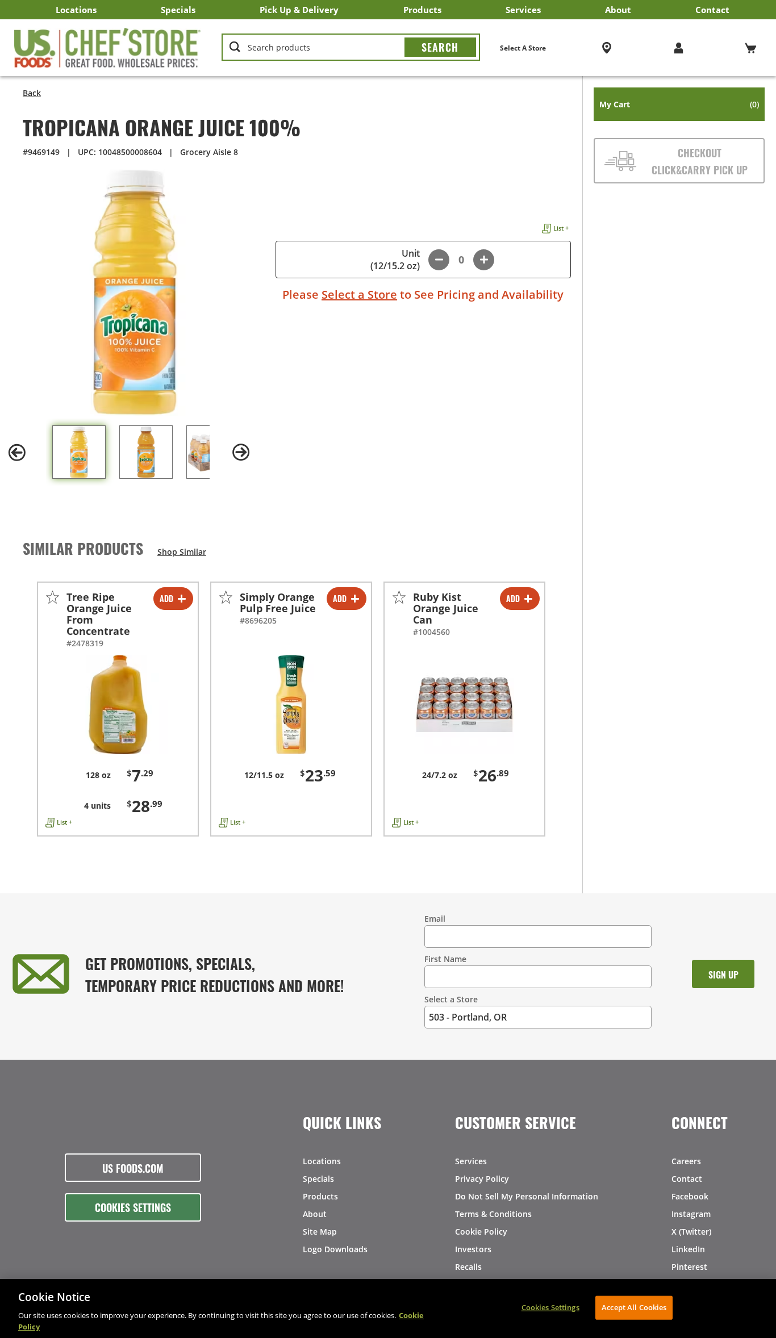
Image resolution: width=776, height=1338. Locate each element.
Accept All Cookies (634, 1307)
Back (32, 92)
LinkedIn (688, 1249)
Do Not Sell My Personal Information (526, 1196)
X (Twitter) (691, 1231)
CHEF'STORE (107, 47)
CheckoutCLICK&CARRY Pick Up (700, 161)
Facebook (689, 1196)
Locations (76, 9)
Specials (178, 9)
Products (422, 9)
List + (561, 228)
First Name (445, 959)
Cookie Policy (481, 1231)
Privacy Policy (482, 1178)
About (618, 9)
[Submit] (440, 47)
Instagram (691, 1214)
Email (434, 918)
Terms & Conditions (493, 1214)
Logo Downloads (335, 1249)
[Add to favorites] (52, 597)
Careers (686, 1161)
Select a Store (359, 294)
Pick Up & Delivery (299, 9)
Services (523, 9)
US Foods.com (133, 1167)
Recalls (468, 1266)
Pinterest (689, 1266)
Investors (473, 1249)
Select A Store (523, 48)
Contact (712, 9)
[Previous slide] (17, 452)
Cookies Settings (133, 1206)
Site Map (320, 1231)
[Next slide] (241, 452)
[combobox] (351, 48)
